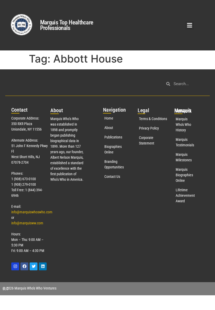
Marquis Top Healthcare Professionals (66, 25)
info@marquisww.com (27, 223)
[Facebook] (24, 266)
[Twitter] (33, 266)
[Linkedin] (43, 266)
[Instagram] (15, 266)
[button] (189, 25)
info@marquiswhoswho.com (31, 212)
